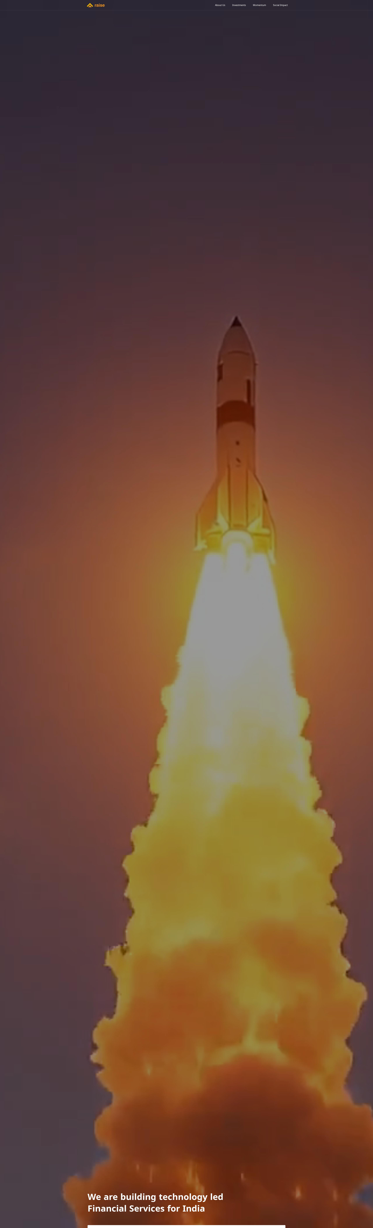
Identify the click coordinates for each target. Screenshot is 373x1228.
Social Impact (280, 5)
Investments (239, 5)
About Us (220, 5)
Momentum (259, 5)
